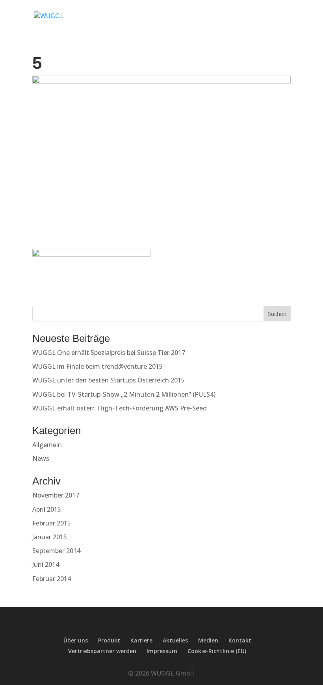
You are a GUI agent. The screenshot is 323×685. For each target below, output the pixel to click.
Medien (208, 640)
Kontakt (239, 640)
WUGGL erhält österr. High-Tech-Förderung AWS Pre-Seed (119, 408)
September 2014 (56, 550)
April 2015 (46, 509)
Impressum (162, 651)
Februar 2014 (51, 578)
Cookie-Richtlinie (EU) (216, 651)
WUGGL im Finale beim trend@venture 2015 (97, 366)
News (40, 458)
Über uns (75, 640)
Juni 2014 (45, 564)
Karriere (141, 640)
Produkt (109, 640)
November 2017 (55, 495)
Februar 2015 (51, 523)
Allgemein (47, 444)
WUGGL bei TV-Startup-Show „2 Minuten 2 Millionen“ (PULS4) (123, 394)
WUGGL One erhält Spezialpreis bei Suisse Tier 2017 (108, 352)
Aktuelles (175, 640)
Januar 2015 (49, 537)
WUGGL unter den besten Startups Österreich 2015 (108, 380)
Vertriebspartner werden (102, 651)
